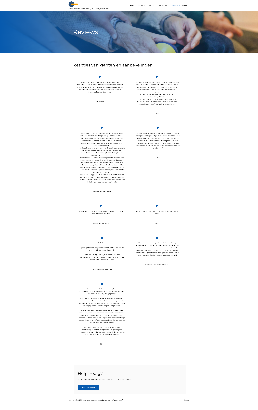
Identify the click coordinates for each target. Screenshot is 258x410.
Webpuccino (118, 400)
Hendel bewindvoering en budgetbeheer (89, 8)
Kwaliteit (175, 5)
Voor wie (151, 5)
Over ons (140, 5)
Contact (185, 5)
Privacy (186, 400)
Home (132, 5)
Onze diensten (162, 5)
